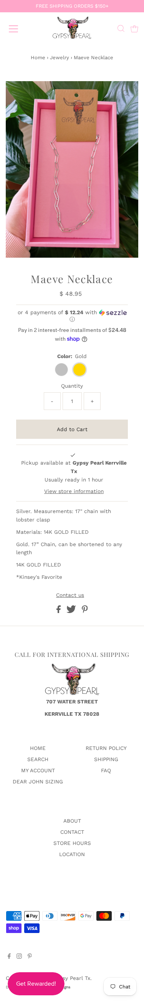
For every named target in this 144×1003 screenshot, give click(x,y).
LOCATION (72, 854)
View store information (74, 491)
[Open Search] (121, 29)
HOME (38, 748)
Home (38, 57)
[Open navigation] (20, 28)
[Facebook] (9, 957)
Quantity (72, 386)
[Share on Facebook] (59, 611)
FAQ (106, 770)
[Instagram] (19, 957)
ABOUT (72, 821)
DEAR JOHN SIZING (38, 781)
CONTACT (72, 832)
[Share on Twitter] (72, 611)
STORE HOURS (72, 843)
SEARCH (37, 759)
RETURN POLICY (106, 748)
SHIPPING (106, 759)
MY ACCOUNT (38, 770)
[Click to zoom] (126, 93)
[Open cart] (134, 29)
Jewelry (59, 57)
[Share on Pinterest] (85, 611)
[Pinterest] (30, 957)
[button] (72, 316)
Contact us (70, 595)
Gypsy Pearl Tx (71, 978)
